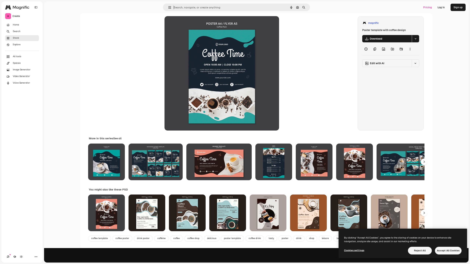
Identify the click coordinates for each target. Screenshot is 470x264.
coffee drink (255, 238)
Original (188, 23)
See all (117, 138)
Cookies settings (354, 250)
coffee (176, 238)
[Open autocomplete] (168, 7)
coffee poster (122, 238)
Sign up (458, 7)
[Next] (424, 162)
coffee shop (193, 238)
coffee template (99, 238)
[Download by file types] (415, 38)
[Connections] (8, 257)
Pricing (427, 7)
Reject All (420, 250)
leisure (325, 238)
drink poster (143, 238)
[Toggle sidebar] (36, 7)
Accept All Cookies (448, 250)
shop (311, 238)
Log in (441, 7)
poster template (232, 238)
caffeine (161, 238)
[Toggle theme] (21, 257)
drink (298, 238)
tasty (271, 238)
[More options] (410, 49)
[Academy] (15, 257)
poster (285, 238)
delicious (211, 238)
